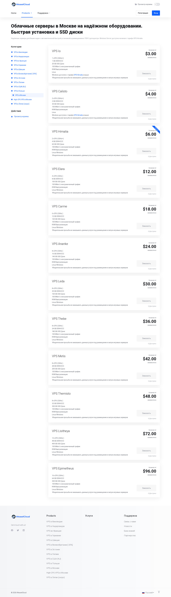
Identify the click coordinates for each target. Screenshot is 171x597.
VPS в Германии (19, 65)
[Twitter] (18, 530)
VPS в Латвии (18, 82)
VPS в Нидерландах (21, 56)
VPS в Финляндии (20, 52)
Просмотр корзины (21, 116)
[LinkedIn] (24, 530)
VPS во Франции (20, 61)
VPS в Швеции (19, 69)
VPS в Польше (19, 91)
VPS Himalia (78, 75)
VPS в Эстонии (19, 78)
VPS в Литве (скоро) (21, 104)
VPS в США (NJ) (19, 87)
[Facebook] (12, 530)
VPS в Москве (20, 95)
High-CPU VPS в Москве (22, 99)
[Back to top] (159, 592)
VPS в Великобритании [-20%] (25, 74)
